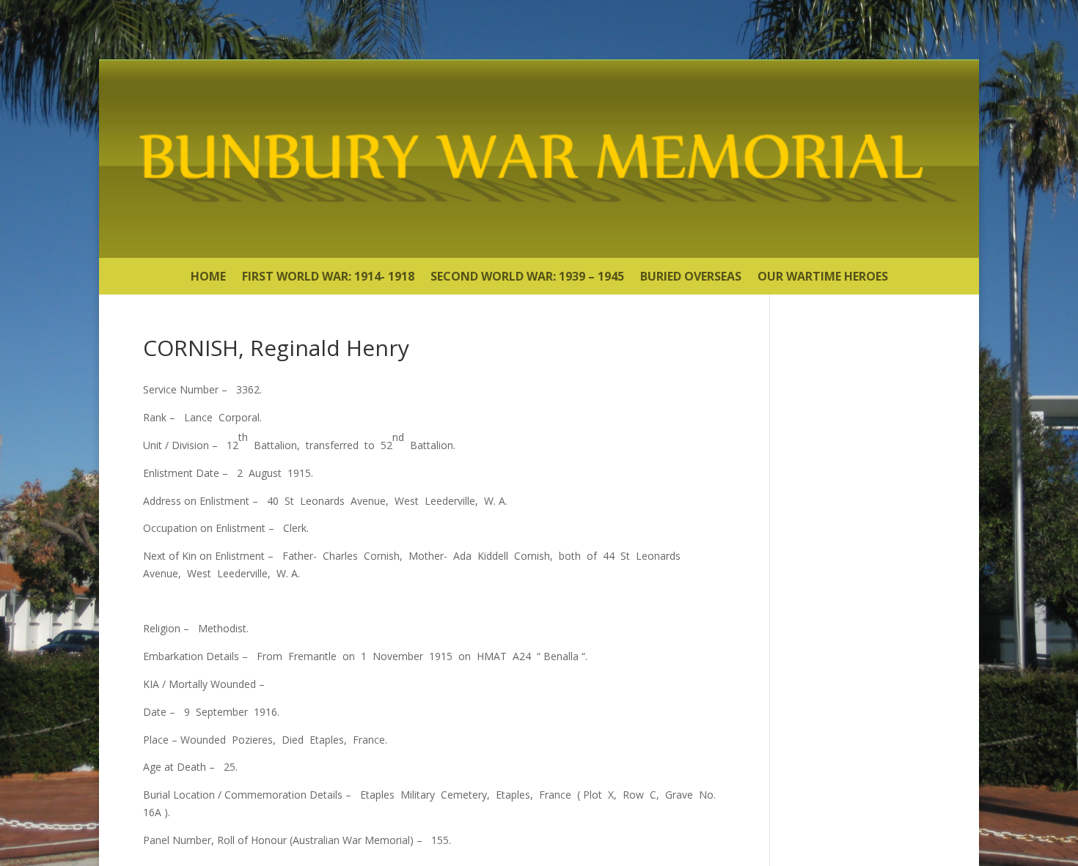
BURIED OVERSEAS (690, 277)
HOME (208, 277)
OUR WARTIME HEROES (823, 277)
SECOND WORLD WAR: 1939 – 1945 (527, 277)
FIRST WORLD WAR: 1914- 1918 (328, 277)
